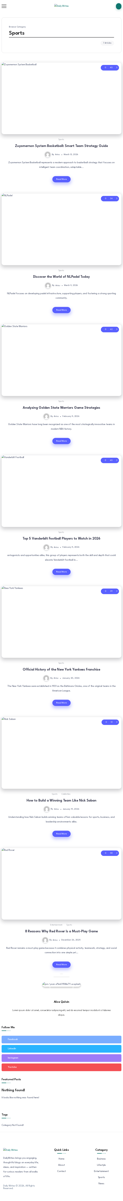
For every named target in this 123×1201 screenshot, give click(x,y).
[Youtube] (61, 1067)
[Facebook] (61, 1039)
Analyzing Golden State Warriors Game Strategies (61, 408)
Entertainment (56, 925)
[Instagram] (61, 1058)
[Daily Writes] (61, 6)
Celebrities (66, 794)
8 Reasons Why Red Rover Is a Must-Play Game (61, 931)
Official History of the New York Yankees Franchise (61, 669)
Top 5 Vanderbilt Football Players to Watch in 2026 (61, 538)
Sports (61, 139)
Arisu (57, 154)
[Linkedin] (61, 1049)
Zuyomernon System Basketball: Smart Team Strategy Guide (61, 146)
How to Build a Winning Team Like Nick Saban (61, 800)
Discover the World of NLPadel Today (61, 277)
